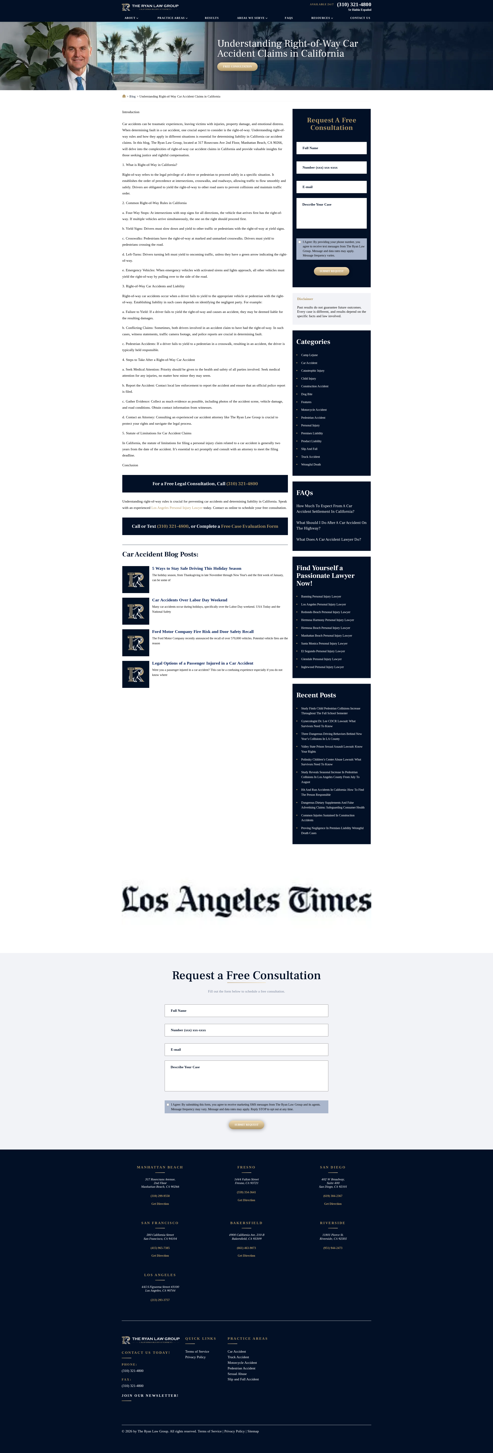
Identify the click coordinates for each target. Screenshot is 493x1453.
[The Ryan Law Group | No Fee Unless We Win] (150, 7)
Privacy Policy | (235, 1431)
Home (123, 96)
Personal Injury (310, 425)
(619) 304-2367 (332, 1196)
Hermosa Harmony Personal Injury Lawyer (327, 620)
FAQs (289, 18)
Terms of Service (197, 1351)
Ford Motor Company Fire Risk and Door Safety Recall (203, 631)
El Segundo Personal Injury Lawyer (323, 651)
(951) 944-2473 (332, 1248)
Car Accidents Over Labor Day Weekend (189, 600)
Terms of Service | (211, 1431)
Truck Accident (310, 456)
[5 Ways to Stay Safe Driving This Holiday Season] (135, 579)
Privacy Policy (195, 1357)
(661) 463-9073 (246, 1248)
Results (212, 18)
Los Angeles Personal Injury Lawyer (177, 508)
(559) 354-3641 (246, 1192)
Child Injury (308, 378)
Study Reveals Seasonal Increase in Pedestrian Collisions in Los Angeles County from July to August (330, 777)
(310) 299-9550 (160, 1196)
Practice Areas (171, 18)
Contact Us (360, 18)
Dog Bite (306, 394)
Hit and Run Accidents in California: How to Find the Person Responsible (332, 792)
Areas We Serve (251, 18)
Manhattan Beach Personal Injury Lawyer (326, 635)
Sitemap (253, 1431)
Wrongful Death (311, 464)
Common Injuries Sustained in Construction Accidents (328, 818)
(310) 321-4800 (354, 4)
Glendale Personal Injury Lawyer (321, 659)
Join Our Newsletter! (150, 1396)
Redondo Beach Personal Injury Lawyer (325, 612)
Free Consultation (237, 66)
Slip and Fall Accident (243, 1379)
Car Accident (309, 363)
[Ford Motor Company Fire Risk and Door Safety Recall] (135, 642)
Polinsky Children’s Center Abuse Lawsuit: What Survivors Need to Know (331, 762)
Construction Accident (314, 386)
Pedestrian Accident (313, 417)
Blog (132, 96)
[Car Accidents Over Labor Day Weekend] (135, 611)
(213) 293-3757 (160, 1300)
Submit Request (332, 271)
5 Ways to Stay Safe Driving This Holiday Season (196, 568)
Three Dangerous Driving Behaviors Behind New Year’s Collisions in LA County (331, 736)
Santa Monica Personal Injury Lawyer (324, 643)
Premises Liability (312, 433)
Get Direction (160, 1203)
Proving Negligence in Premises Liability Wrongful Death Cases (332, 830)
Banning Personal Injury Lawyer (321, 596)
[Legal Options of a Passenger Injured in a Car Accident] (135, 674)
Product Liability (311, 441)
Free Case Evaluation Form (249, 526)
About (130, 18)
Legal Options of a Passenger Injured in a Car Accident (202, 663)
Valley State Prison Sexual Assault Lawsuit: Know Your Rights (332, 749)
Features (306, 402)
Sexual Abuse (237, 1374)
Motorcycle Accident (314, 409)
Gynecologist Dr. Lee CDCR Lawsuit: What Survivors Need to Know (328, 723)
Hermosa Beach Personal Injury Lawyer (325, 627)
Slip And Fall (309, 448)
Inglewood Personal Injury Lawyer (322, 667)
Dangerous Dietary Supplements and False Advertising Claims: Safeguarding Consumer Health (333, 805)
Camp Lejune (309, 355)
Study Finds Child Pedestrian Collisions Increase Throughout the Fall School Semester (330, 711)
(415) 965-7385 (160, 1248)
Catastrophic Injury (312, 370)
